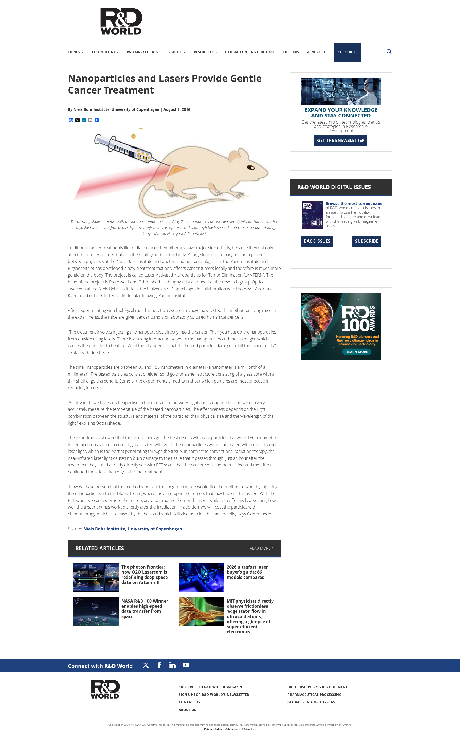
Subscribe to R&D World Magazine (211, 687)
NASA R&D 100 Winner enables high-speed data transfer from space (144, 608)
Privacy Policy (213, 729)
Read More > (262, 548)
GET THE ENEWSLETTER (341, 140)
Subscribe (366, 241)
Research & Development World (121, 21)
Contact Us (189, 702)
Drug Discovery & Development (317, 687)
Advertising (233, 729)
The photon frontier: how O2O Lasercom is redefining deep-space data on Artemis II (144, 574)
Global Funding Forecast (312, 702)
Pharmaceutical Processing (315, 694)
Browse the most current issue (354, 203)
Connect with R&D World (100, 665)
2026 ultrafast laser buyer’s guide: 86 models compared (247, 572)
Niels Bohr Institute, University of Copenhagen (132, 529)
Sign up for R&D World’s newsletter (214, 694)
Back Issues (317, 241)
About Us (187, 710)
